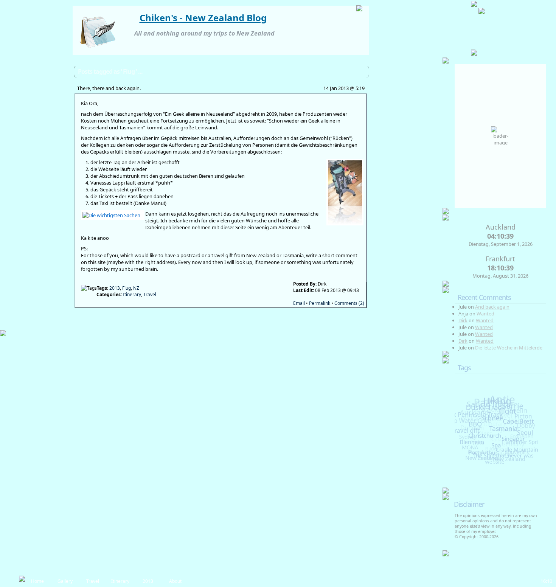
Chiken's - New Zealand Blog (203, 17)
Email (299, 303)
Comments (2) (349, 303)
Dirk (462, 320)
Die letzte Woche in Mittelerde (508, 347)
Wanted (485, 313)
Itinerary (132, 294)
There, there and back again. (109, 88)
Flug (126, 288)
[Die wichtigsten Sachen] (111, 215)
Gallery (65, 581)
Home (37, 581)
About (175, 581)
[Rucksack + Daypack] (343, 192)
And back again (492, 306)
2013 (114, 288)
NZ (136, 288)
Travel (149, 294)
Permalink (319, 303)
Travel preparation (92, 582)
